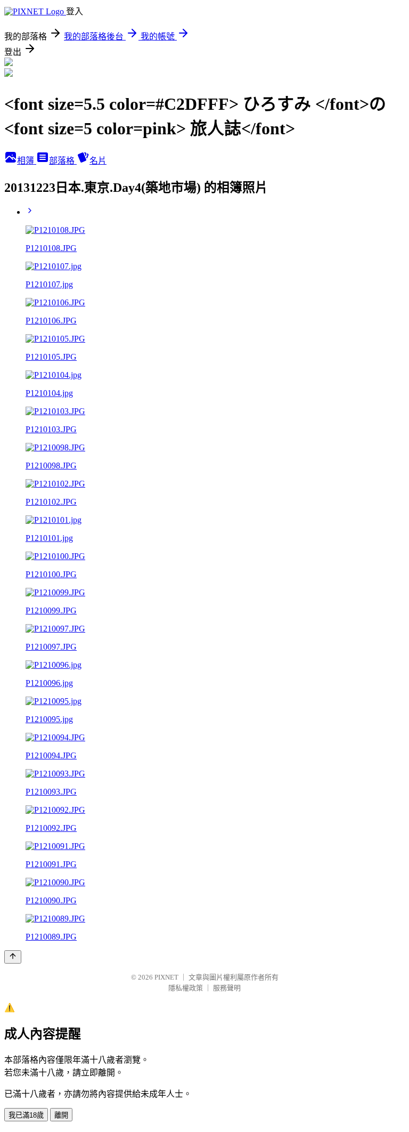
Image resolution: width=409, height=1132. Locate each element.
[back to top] (12, 957)
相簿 (26, 160)
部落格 (63, 160)
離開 (61, 1115)
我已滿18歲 (26, 1115)
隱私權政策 (185, 988)
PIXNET (166, 977)
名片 (98, 160)
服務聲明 (227, 988)
